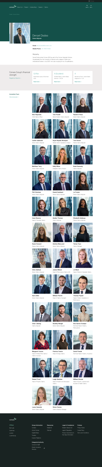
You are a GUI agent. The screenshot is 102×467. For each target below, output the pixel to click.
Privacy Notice (81, 427)
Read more (36, 81)
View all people (13, 97)
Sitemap (49, 430)
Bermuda (11, 428)
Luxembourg (12, 435)
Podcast (92, 1)
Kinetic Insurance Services (36, 448)
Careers (40, 7)
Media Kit (49, 427)
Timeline (34, 435)
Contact (34, 427)
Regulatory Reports (14, 78)
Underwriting (33, 7)
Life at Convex (35, 430)
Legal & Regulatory (67, 430)
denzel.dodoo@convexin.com (44, 45)
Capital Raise (35, 433)
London (11, 433)
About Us (19, 7)
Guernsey (11, 430)
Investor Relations (36, 438)
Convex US (35, 444)
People (26, 7)
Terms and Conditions (83, 433)
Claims (46, 7)
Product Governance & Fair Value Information (68, 434)
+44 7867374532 (46, 48)
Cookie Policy (80, 430)
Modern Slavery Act (67, 427)
